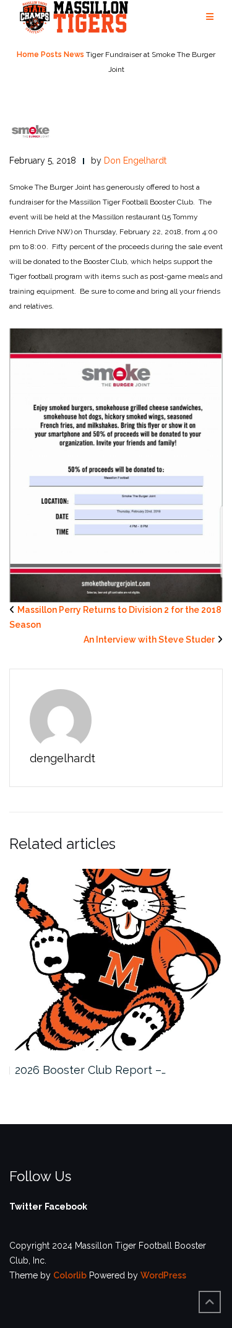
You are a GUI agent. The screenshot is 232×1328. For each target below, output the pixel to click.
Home (28, 54)
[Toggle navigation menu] (209, 17)
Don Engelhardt (135, 160)
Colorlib (70, 1275)
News (74, 54)
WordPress (163, 1275)
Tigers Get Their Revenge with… (99, 1069)
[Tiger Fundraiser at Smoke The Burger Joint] (30, 131)
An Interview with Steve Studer (149, 639)
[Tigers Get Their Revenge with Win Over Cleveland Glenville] (116, 959)
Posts (51, 54)
